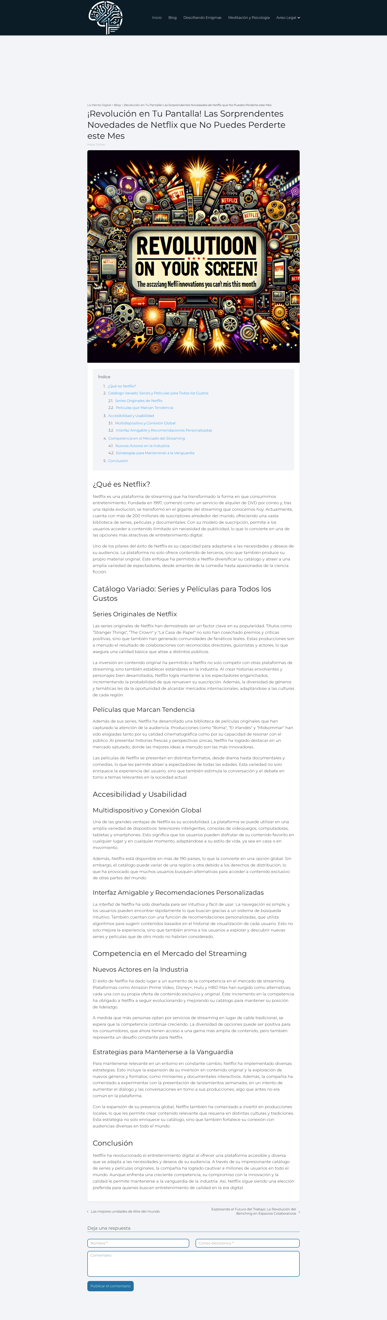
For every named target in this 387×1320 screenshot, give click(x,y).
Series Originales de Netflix (138, 401)
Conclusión (118, 461)
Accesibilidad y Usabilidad (131, 416)
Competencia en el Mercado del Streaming (146, 438)
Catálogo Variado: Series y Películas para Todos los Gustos (158, 393)
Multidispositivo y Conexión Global (145, 423)
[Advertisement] (193, 69)
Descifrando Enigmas (202, 17)
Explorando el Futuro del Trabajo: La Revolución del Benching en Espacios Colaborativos (253, 1211)
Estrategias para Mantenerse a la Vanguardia (155, 453)
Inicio (157, 17)
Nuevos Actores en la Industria (142, 446)
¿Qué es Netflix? (122, 386)
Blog (172, 17)
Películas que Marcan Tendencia (144, 408)
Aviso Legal (286, 17)
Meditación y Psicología (249, 17)
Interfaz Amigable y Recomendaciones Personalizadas (164, 430)
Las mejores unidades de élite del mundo (125, 1211)
